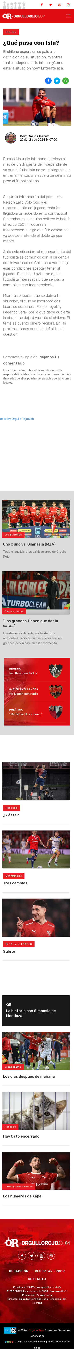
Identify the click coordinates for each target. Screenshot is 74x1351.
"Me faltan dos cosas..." (25, 714)
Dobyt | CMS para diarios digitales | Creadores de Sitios (42, 1342)
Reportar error (50, 1271)
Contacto (37, 1279)
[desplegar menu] (68, 16)
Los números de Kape (22, 1196)
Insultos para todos (23, 673)
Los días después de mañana (29, 1076)
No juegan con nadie (23, 694)
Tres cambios (15, 883)
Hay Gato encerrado (21, 1136)
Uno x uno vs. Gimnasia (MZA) (29, 544)
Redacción (18, 1271)
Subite (9, 951)
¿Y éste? (11, 815)
